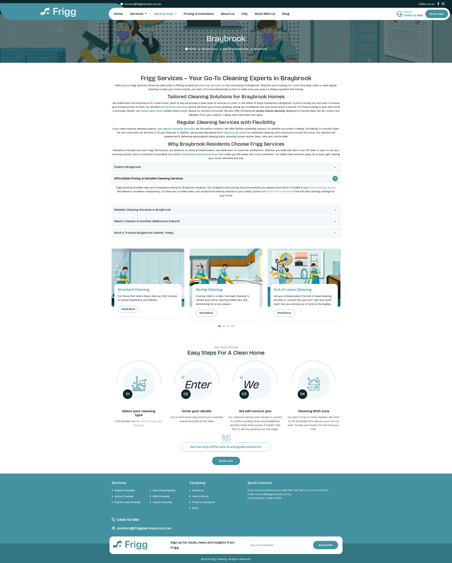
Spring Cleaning (124, 496)
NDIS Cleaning (161, 496)
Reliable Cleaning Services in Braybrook (142, 210)
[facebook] (438, 4)
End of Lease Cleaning (127, 502)
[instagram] (443, 4)
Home (118, 14)
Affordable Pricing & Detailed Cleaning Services (148, 178)
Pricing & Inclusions (199, 14)
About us (227, 14)
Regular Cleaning (125, 490)
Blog (285, 14)
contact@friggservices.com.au (142, 4)
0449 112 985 (128, 520)
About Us (198, 490)
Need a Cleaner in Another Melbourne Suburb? (147, 221)
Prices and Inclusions (278, 191)
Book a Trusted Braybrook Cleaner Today (143, 233)
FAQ (245, 14)
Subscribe (326, 545)
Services (137, 14)
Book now (437, 14)
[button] (219, 326)
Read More (128, 309)
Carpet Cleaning (162, 502)
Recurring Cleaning (164, 490)
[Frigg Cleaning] (58, 12)
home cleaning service (323, 187)
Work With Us (265, 14)
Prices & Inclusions (203, 502)
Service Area (164, 14)
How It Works (200, 496)
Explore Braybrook (127, 167)
